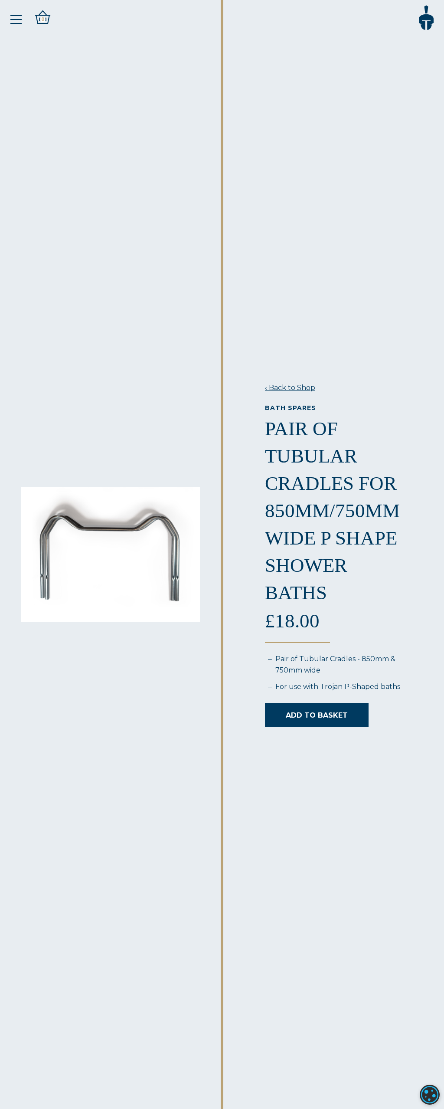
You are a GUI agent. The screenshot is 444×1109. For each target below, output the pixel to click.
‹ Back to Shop (290, 388)
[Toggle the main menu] (16, 19)
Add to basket (317, 715)
